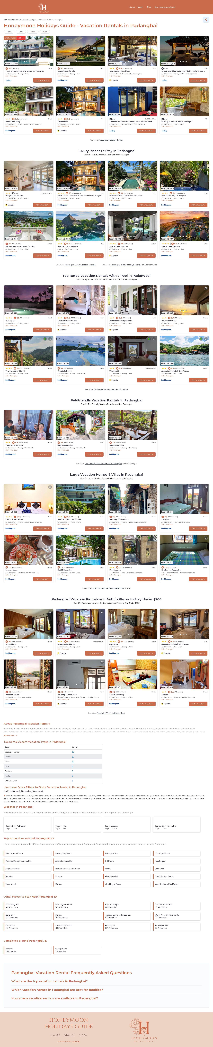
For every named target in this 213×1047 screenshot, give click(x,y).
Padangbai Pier (111, 853)
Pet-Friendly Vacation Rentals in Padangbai (103, 464)
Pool (6, 791)
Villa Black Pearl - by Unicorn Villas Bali (125, 196)
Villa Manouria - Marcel (15, 371)
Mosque (58, 876)
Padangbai (13, 76)
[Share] (206, 20)
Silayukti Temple (12, 869)
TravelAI (76, 1041)
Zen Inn (164, 695)
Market (108, 869)
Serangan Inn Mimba (66, 644)
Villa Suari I (114, 371)
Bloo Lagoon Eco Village (119, 71)
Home (132, 7)
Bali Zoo (58, 884)
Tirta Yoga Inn (115, 570)
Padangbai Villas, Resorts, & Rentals (126, 265)
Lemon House (11, 570)
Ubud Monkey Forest (164, 876)
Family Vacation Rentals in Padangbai (107, 588)
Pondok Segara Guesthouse (69, 519)
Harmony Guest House (119, 519)
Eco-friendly (38, 791)
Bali (7, 76)
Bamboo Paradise (65, 445)
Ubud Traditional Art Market (166, 884)
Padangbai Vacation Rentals (111, 140)
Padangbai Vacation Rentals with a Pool (111, 389)
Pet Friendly (15, 791)
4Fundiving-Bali (111, 876)
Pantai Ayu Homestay (15, 445)
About (140, 7)
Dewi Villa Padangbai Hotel (120, 320)
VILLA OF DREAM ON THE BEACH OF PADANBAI (25, 71)
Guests (32, 32)
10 (73, 761)
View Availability (42, 80)
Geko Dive (159, 869)
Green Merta (11, 644)
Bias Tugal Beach (162, 853)
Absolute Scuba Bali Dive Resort (175, 371)
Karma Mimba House (14, 519)
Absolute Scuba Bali (63, 861)
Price (21, 32)
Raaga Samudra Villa (66, 71)
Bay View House (12, 695)
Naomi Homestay (13, 122)
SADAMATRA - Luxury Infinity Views (20, 246)
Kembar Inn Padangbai (171, 570)
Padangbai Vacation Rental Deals (111, 713)
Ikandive (9, 876)
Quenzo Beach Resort (118, 246)
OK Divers (109, 861)
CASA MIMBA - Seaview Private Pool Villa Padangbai (80, 196)
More (45, 32)
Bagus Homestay (116, 445)
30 (73, 752)
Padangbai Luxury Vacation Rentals (80, 265)
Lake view (26, 791)
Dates (9, 32)
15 (73, 757)
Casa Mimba (63, 122)
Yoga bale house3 (169, 320)
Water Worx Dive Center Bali (67, 869)
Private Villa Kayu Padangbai (173, 196)
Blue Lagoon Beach (14, 853)
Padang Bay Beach (63, 853)
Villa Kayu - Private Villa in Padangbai (177, 122)
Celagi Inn (165, 519)
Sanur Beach (11, 884)
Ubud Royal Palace (113, 884)
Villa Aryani (10, 320)
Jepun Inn (113, 644)
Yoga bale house (65, 371)
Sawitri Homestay (116, 695)
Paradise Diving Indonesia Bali (18, 861)
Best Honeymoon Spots (165, 7)
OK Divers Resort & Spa (67, 320)
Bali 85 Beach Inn (65, 570)
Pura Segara (160, 861)
